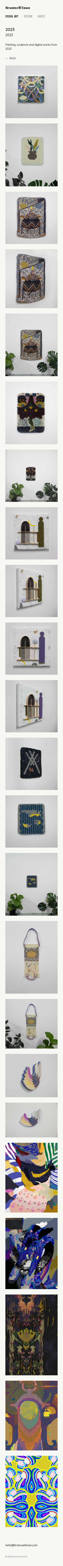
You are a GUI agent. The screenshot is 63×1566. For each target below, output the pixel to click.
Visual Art (11, 16)
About (41, 16)
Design (28, 16)
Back (10, 58)
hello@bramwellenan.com (21, 1545)
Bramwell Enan (17, 7)
